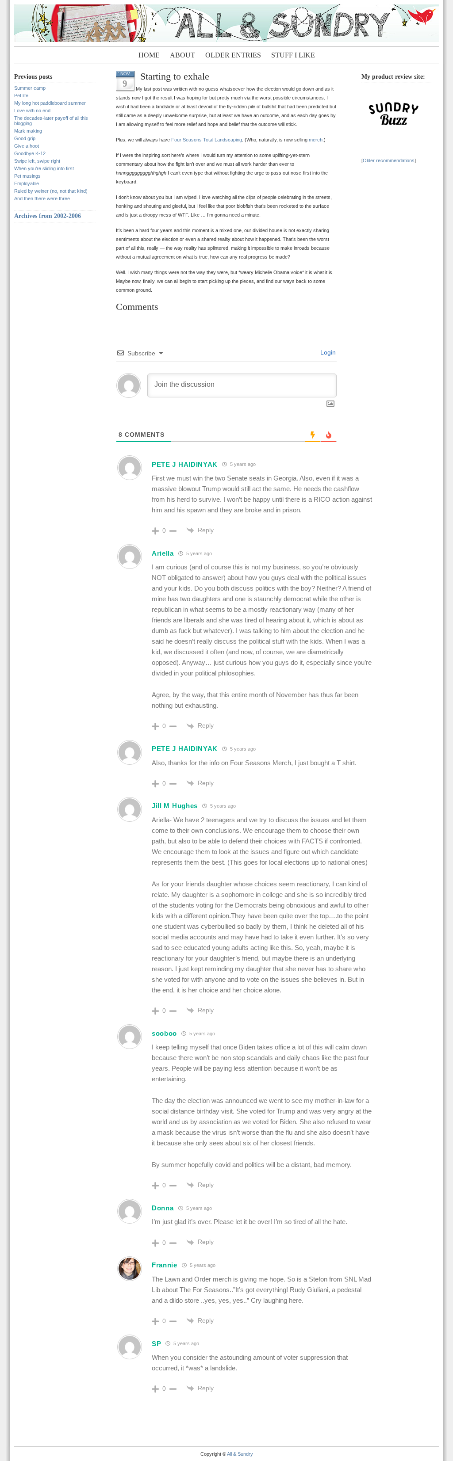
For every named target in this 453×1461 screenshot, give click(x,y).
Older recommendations (389, 160)
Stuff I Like (293, 55)
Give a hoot (26, 146)
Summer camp (30, 88)
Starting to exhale (174, 76)
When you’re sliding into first (44, 168)
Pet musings (27, 176)
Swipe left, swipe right (37, 161)
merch (315, 139)
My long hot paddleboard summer (50, 103)
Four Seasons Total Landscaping (206, 139)
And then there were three (42, 198)
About (182, 55)
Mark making (28, 131)
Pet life (21, 95)
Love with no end (32, 110)
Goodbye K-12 (30, 153)
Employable (26, 183)
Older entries (233, 55)
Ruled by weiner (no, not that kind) (51, 191)
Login (327, 352)
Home (149, 55)
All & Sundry (240, 1454)
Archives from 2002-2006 (47, 216)
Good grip (24, 138)
